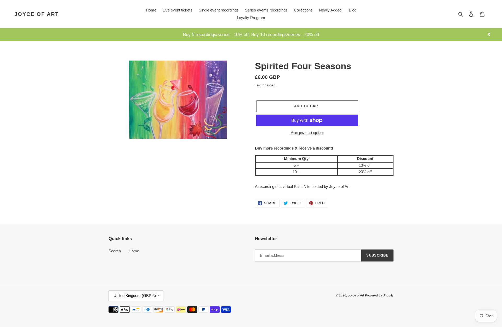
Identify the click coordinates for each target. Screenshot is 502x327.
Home (134, 251)
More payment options (307, 133)
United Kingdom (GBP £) (134, 295)
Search (115, 251)
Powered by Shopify (379, 295)
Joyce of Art (36, 14)
